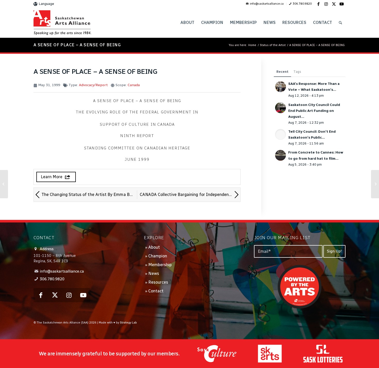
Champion (157, 256)
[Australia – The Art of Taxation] (4, 184)
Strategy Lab (128, 322)
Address (47, 249)
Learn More (51, 176)
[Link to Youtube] (341, 4)
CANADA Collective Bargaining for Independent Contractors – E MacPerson (190, 194)
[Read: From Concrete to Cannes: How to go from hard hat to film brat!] (280, 155)
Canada (134, 85)
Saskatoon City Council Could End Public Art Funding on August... (314, 111)
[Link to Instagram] (326, 4)
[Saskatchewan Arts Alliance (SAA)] (62, 23)
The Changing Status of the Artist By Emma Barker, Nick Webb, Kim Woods (89, 194)
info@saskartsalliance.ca (267, 3)
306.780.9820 (302, 3)
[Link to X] (334, 4)
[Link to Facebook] (318, 4)
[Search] (340, 23)
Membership (160, 264)
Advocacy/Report (93, 85)
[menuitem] (264, 4)
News (153, 273)
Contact (155, 291)
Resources (158, 282)
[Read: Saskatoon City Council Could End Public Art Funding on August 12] (280, 107)
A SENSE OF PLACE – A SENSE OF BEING (77, 44)
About (154, 247)
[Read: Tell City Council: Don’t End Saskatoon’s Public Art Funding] (280, 134)
